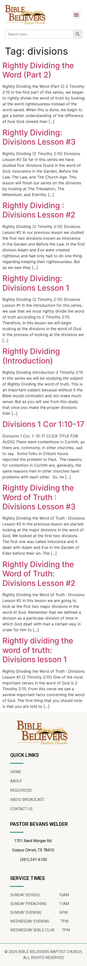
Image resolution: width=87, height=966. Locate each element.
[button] (76, 15)
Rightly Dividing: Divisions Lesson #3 (39, 137)
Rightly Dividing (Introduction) (31, 355)
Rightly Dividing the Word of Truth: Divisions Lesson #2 (38, 574)
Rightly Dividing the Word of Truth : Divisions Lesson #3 (39, 497)
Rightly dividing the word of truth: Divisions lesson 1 (37, 650)
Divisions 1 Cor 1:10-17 (43, 424)
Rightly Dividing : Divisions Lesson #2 (38, 210)
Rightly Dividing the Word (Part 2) (38, 70)
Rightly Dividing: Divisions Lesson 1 (35, 283)
